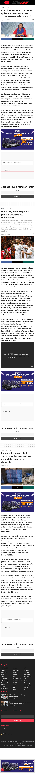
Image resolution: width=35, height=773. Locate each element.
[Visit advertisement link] (17, 139)
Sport (25, 680)
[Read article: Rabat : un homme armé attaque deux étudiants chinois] (4, 696)
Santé (25, 678)
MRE (25, 668)
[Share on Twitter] (17, 39)
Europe (3, 686)
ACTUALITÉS (8, 7)
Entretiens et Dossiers (4, 683)
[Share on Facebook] (6, 39)
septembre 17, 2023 (5, 19)
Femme (15, 668)
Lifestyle (15, 683)
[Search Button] (33, 2)
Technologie (27, 683)
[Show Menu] (2, 2)
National (26, 670)
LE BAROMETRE (17, 678)
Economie (4, 678)
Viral (25, 689)
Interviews (15, 674)
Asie (2, 674)
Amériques (4, 672)
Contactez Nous (7, 734)
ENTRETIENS (4, 680)
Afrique (3, 670)
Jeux (14, 676)
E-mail (17, 190)
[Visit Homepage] (20, 2)
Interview (15, 672)
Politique (26, 672)
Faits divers (4, 688)
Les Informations (17, 680)
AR (6, 2)
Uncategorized (28, 685)
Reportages (27, 674)
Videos (26, 687)
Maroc (14, 687)
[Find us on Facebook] (1, 729)
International (16, 670)
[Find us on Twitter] (4, 729)
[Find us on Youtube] (7, 729)
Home (2, 7)
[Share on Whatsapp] (28, 39)
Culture (3, 676)
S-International (28, 676)
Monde (14, 689)
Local (14, 685)
